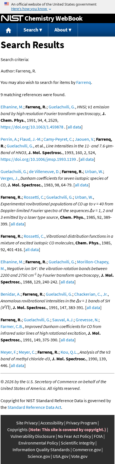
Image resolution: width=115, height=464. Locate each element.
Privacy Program (81, 423)
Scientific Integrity (78, 443)
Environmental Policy (38, 443)
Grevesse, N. (87, 319)
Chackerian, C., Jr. (91, 294)
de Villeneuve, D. (44, 171)
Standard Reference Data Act (34, 407)
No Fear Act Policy (74, 436)
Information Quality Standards (41, 449)
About (61, 29)
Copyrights (17, 429)
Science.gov (39, 456)
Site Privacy (27, 423)
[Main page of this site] (8, 30)
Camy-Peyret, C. (58, 139)
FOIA (98, 436)
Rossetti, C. (34, 197)
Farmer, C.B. (12, 326)
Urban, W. (94, 171)
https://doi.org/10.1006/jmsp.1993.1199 (38, 159)
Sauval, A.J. (63, 319)
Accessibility (51, 423)
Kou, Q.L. (69, 352)
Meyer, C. (27, 352)
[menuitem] (8, 30)
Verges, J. (9, 178)
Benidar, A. (11, 294)
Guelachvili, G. (62, 107)
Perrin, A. (9, 139)
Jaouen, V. (84, 139)
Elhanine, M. (12, 107)
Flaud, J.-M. (31, 139)
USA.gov (60, 456)
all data (74, 127)
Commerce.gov (87, 449)
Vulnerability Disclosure (33, 436)
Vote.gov (79, 456)
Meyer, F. (9, 352)
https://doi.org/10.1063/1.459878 (32, 127)
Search (30, 29)
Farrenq (83, 82)
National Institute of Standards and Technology (12, 18)
